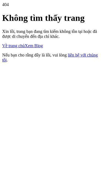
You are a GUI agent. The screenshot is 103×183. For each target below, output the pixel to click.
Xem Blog (34, 45)
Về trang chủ (13, 45)
